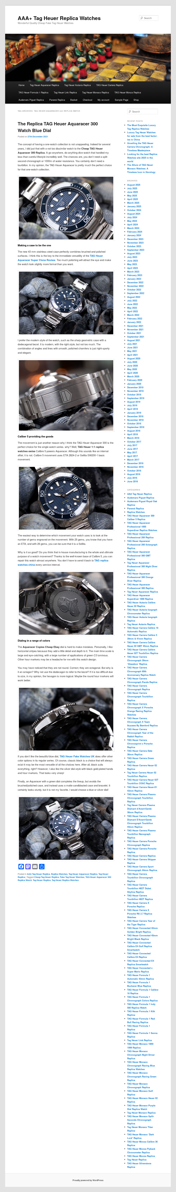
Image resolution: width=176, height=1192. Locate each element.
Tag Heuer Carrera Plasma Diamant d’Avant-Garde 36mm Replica (141, 808)
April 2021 (132, 354)
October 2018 (134, 423)
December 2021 (135, 325)
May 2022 (132, 307)
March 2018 (133, 437)
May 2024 (132, 220)
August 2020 (133, 358)
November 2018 (135, 419)
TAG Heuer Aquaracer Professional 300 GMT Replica (139, 555)
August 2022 (133, 297)
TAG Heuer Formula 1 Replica (33, 92)
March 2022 (133, 314)
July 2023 (132, 257)
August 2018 (133, 430)
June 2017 (132, 448)
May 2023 (132, 264)
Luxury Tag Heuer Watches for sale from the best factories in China (142, 136)
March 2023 (133, 271)
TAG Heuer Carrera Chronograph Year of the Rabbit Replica (140, 733)
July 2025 (132, 188)
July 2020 (132, 362)
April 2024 (132, 224)
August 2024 (133, 213)
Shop (136, 99)
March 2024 (133, 228)
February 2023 (134, 275)
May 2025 (132, 195)
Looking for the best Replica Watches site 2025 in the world (142, 157)
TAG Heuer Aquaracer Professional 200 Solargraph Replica (142, 544)
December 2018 (135, 416)
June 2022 (132, 304)
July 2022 (132, 300)
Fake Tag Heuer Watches (72, 877)
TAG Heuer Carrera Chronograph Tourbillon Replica (140, 696)
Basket (73, 99)
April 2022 (132, 311)
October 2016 (134, 470)
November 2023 (135, 242)
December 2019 (135, 387)
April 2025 (132, 199)
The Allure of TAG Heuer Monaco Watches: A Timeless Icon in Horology (141, 168)
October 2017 (134, 441)
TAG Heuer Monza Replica (127, 92)
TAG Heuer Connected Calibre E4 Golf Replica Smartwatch (139, 946)
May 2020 (132, 369)
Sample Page (121, 99)
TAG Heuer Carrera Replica (109, 85)
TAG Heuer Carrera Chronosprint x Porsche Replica (140, 743)
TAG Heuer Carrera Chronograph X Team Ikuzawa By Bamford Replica (142, 722)
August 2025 (133, 184)
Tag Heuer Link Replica (65, 92)
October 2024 (134, 210)
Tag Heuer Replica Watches (65, 880)
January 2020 (134, 383)
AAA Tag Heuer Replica (38, 874)
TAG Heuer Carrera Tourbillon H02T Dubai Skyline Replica (139, 888)
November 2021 (135, 329)
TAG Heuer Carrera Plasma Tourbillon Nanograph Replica (141, 834)
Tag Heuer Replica (42, 880)
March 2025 (133, 202)
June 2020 (132, 365)
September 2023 (135, 249)
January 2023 (134, 278)
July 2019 (132, 405)
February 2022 (134, 318)
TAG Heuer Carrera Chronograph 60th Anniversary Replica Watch (141, 671)
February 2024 (134, 231)
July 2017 (132, 445)
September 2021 (135, 336)
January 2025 (134, 206)
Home (21, 85)
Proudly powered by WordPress (88, 1180)
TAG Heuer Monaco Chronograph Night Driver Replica (141, 1055)
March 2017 (133, 459)
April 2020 (132, 372)
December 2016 (135, 463)
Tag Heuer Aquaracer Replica (44, 85)
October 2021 (134, 333)
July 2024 (132, 217)
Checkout (87, 99)
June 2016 (132, 481)
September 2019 (135, 398)
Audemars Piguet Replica (31, 99)
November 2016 (135, 466)
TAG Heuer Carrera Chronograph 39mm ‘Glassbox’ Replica (137, 660)
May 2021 (132, 351)
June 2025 (132, 192)
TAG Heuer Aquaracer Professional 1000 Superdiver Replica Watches (142, 526)
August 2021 (133, 340)
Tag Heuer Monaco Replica (95, 92)
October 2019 (134, 394)
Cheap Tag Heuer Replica (46, 877)
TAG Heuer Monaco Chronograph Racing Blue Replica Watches (141, 1065)
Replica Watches (59, 874)
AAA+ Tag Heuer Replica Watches (59, 18)
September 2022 (135, 293)
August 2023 (133, 253)
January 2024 (134, 235)
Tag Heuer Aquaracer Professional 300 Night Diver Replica (142, 566)
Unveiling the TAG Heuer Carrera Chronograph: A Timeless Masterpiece (140, 146)
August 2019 (133, 401)
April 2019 (132, 409)
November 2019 (135, 391)
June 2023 (132, 260)
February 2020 (134, 380)
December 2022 (135, 282)
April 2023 (132, 268)
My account (103, 99)
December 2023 (135, 239)
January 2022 (134, 322)
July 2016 (132, 477)
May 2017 (132, 452)
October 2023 (134, 246)
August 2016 (133, 474)
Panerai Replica (57, 99)
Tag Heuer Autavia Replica (77, 85)
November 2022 (135, 286)
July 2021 (132, 343)
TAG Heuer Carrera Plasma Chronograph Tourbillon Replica (141, 798)
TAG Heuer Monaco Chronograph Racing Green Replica (141, 1076)
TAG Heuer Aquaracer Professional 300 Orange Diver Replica (140, 577)
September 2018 (135, 427)
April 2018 (132, 434)
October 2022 (134, 289)
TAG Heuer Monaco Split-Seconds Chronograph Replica (140, 1120)
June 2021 (132, 347)
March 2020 (133, 376)
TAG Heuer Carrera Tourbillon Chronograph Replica (140, 877)
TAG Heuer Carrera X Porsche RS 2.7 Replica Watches (139, 913)
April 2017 (132, 456)
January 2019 (134, 412)
